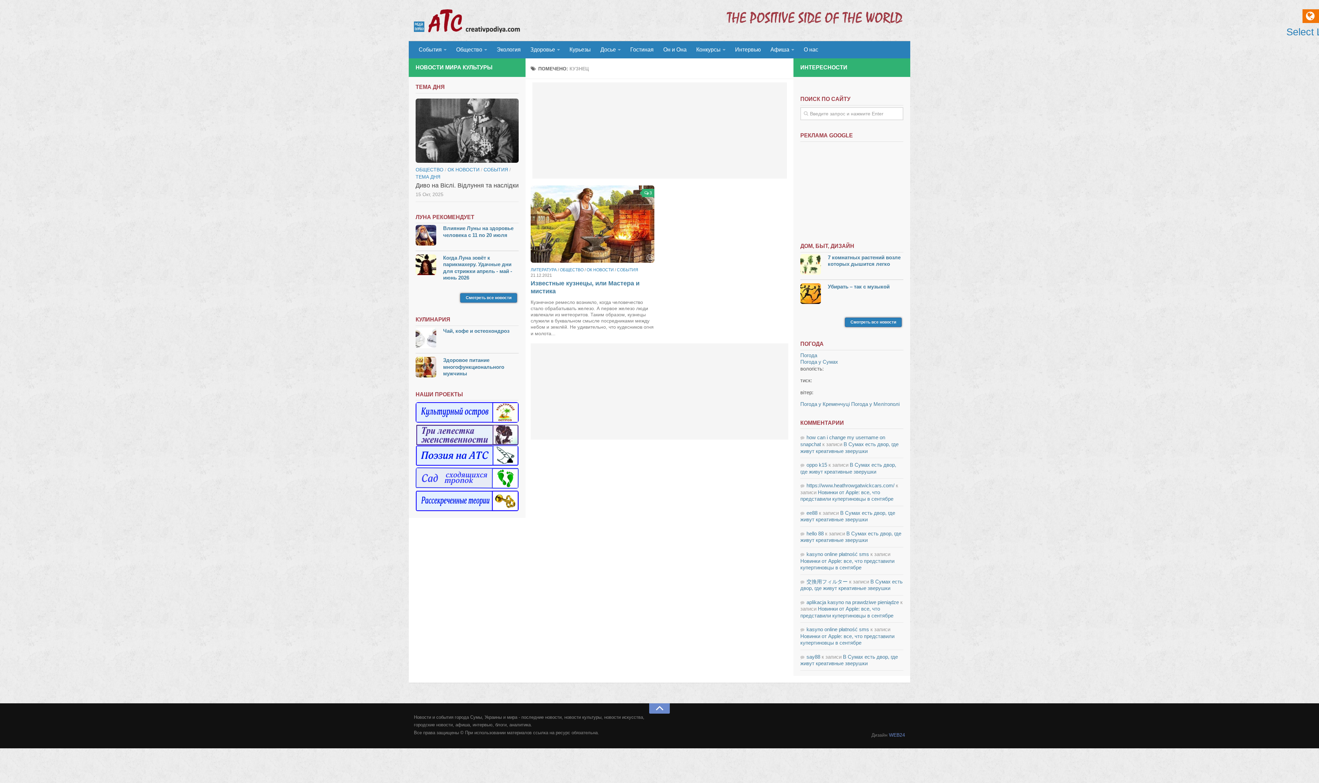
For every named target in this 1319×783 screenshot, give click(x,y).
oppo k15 (817, 465)
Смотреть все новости (488, 297)
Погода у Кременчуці (825, 404)
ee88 (812, 513)
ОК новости (600, 270)
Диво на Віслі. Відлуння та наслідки (467, 185)
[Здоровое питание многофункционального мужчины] (426, 368)
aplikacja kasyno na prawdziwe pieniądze (853, 602)
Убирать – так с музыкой (859, 287)
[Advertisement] (659, 130)
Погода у (819, 362)
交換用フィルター (827, 582)
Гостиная (642, 50)
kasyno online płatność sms (838, 554)
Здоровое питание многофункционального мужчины (473, 366)
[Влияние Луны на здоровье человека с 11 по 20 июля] (426, 236)
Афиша (779, 50)
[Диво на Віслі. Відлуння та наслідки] (467, 131)
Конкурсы (708, 50)
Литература (544, 270)
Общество (469, 50)
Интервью (748, 50)
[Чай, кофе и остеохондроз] (426, 339)
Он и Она (675, 50)
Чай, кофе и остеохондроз (476, 331)
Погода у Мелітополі (875, 404)
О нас (811, 50)
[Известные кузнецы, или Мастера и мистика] (592, 224)
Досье (608, 50)
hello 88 (815, 533)
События (430, 50)
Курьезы (580, 50)
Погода (808, 355)
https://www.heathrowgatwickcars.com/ (850, 485)
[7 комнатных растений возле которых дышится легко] (810, 265)
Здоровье (542, 50)
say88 (813, 657)
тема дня (428, 177)
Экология (509, 50)
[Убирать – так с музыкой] (810, 294)
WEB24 (897, 735)
